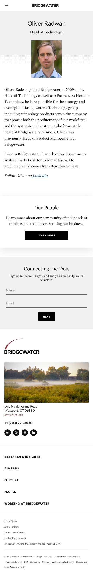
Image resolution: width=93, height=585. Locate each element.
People (10, 492)
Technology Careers (15, 537)
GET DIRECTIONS (13, 415)
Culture (11, 480)
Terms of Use (60, 556)
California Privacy (14, 561)
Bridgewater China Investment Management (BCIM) (32, 543)
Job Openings (11, 526)
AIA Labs (11, 468)
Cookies (45, 561)
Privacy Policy (74, 556)
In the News (10, 520)
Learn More (46, 235)
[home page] (47, 5)
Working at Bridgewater (27, 503)
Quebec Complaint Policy (63, 561)
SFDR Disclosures (32, 561)
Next (46, 316)
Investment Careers (15, 532)
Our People (46, 207)
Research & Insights (22, 456)
